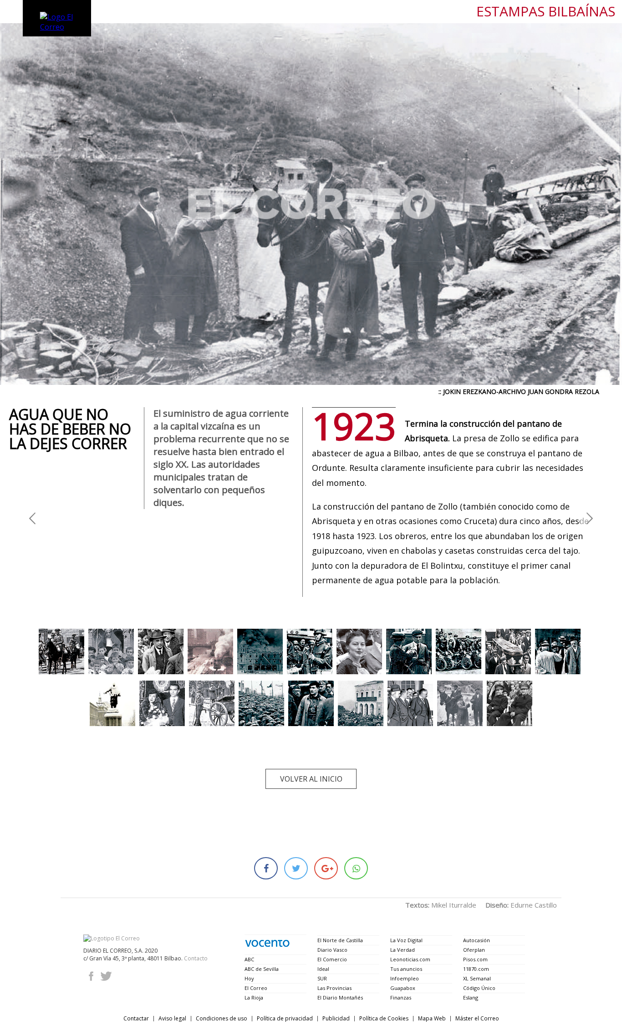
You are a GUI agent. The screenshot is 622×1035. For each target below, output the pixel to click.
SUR (322, 978)
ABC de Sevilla (262, 968)
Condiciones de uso (221, 1018)
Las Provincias (334, 988)
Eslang (470, 997)
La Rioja (254, 997)
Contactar (136, 1018)
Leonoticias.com (410, 959)
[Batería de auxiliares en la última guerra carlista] (212, 703)
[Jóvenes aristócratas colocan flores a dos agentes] (409, 651)
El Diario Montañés (340, 997)
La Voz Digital (406, 940)
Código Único (479, 988)
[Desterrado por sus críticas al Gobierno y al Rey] (161, 651)
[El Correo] (111, 938)
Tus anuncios (406, 968)
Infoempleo (404, 978)
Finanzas (400, 997)
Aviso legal (172, 1018)
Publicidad (336, 1018)
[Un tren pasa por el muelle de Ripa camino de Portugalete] (210, 651)
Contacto (196, 958)
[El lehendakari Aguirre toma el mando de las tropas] (311, 703)
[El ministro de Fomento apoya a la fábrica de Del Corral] (410, 703)
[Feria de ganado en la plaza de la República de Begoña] (360, 703)
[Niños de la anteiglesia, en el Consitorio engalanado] (111, 651)
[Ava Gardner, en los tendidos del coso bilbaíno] (359, 651)
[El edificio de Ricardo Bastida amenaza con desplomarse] (260, 651)
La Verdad (402, 949)
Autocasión (476, 940)
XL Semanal (477, 978)
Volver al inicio (311, 779)
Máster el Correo (477, 1018)
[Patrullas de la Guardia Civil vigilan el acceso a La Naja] (61, 651)
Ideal (323, 968)
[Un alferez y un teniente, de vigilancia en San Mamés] (509, 703)
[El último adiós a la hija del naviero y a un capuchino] (508, 651)
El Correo (256, 988)
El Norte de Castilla (340, 940)
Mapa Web (432, 1018)
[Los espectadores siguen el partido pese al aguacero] (261, 703)
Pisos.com (475, 959)
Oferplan (474, 949)
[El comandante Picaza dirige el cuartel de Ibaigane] (458, 651)
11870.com (476, 968)
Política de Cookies (383, 1018)
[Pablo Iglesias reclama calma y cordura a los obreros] (558, 651)
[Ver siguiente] (589, 517)
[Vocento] (267, 943)
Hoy (249, 978)
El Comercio (332, 959)
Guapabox (402, 988)
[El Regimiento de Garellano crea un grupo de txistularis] (309, 651)
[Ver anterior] (32, 517)
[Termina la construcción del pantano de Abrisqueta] (460, 703)
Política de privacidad (285, 1018)
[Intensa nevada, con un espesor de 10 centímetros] (112, 703)
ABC (249, 959)
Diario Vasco (332, 949)
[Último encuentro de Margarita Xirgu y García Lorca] (162, 703)
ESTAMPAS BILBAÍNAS (545, 12)
